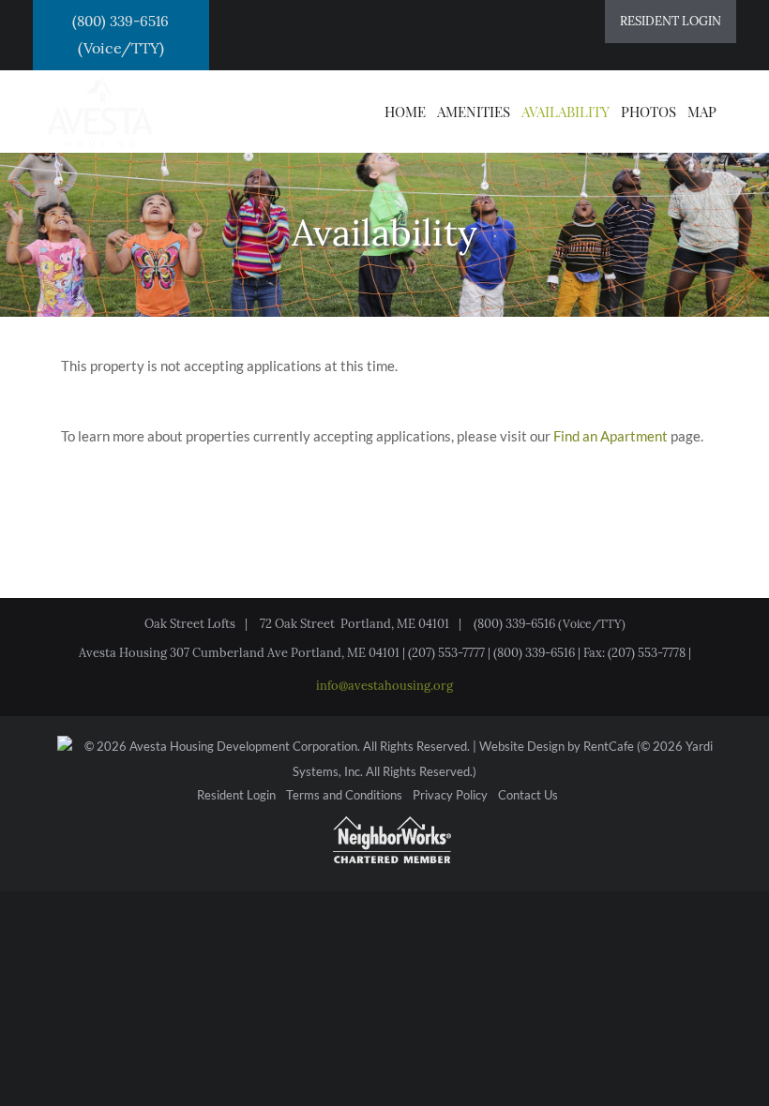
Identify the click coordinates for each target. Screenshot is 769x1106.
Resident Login (236, 795)
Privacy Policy (450, 795)
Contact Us (528, 795)
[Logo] (100, 109)
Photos (648, 111)
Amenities (473, 111)
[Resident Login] (670, 21)
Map (701, 111)
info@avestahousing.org (384, 686)
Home (405, 111)
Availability (565, 111)
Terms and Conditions (344, 795)
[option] (384, 211)
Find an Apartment (610, 435)
